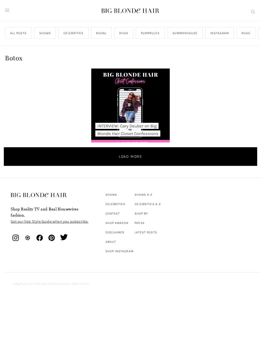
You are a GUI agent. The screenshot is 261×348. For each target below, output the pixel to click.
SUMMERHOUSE (185, 33)
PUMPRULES (150, 33)
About (111, 242)
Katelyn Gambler (60, 283)
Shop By (141, 213)
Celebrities (115, 204)
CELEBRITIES (74, 33)
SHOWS (45, 33)
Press (140, 223)
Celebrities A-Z (148, 204)
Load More (130, 156)
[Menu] (7, 10)
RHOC (246, 33)
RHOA (124, 33)
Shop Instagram (120, 251)
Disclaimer (115, 232)
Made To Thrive (80, 283)
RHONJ (101, 33)
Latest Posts (146, 232)
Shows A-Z (144, 194)
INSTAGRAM (220, 33)
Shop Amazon (117, 223)
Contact (113, 213)
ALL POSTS (18, 33)
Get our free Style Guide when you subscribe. (49, 221)
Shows (111, 194)
